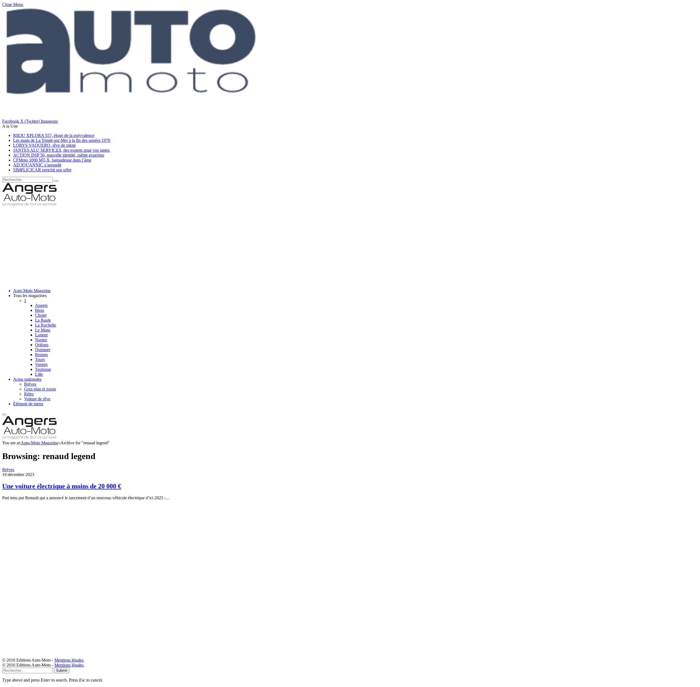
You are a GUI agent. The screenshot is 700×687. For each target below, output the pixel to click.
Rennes (41, 354)
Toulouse (43, 369)
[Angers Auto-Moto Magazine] (29, 204)
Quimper (42, 349)
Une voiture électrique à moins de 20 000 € (61, 486)
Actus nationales (27, 379)
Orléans (41, 344)
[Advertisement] (166, 245)
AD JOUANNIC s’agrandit (37, 165)
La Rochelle (45, 325)
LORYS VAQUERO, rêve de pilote (44, 145)
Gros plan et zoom (40, 389)
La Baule (43, 320)
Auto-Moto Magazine (32, 290)
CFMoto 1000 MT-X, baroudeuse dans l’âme (52, 160)
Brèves (30, 384)
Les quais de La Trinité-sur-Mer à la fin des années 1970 (61, 140)
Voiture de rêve (37, 399)
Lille (39, 374)
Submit (61, 670)
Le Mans (42, 330)
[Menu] (4, 414)
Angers (41, 305)
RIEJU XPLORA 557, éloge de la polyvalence (53, 135)
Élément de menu (28, 403)
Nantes (41, 339)
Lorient (41, 335)
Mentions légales (68, 660)
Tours (40, 359)
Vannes (41, 364)
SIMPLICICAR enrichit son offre (42, 170)
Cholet (40, 315)
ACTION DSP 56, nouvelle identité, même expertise (58, 155)
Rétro (29, 394)
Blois (39, 310)
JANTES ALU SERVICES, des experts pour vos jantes (61, 150)
